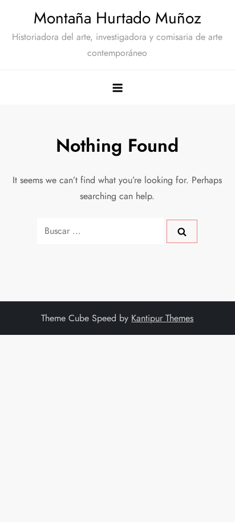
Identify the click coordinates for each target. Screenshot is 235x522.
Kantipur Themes (162, 318)
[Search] (182, 231)
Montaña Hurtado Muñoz (117, 18)
